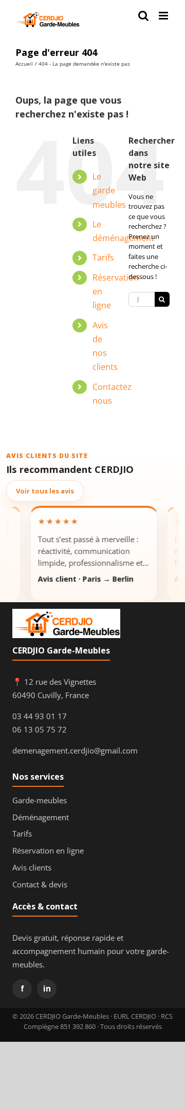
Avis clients (31, 867)
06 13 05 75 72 (39, 729)
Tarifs (103, 257)
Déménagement (40, 817)
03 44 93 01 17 (39, 716)
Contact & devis (39, 884)
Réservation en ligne (48, 850)
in (47, 988)
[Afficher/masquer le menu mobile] (164, 15)
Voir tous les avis (45, 490)
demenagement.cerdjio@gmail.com (75, 750)
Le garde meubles (109, 190)
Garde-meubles (39, 800)
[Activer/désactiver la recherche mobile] (143, 15)
